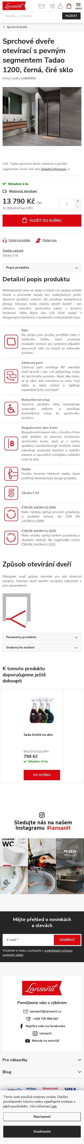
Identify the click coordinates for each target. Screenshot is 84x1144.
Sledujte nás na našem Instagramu (43, 825)
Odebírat (67, 940)
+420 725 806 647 (45, 1019)
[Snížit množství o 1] (77, 207)
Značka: (13, 251)
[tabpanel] (42, 736)
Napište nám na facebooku (45, 1026)
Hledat (71, 16)
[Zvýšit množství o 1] (77, 201)
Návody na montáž (45, 1041)
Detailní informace (53, 169)
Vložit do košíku (46, 220)
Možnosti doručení (23, 191)
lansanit (45, 1033)
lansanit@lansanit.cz (45, 1011)
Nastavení (42, 1116)
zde (54, 1106)
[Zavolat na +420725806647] (52, 6)
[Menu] (78, 5)
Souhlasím (42, 1131)
